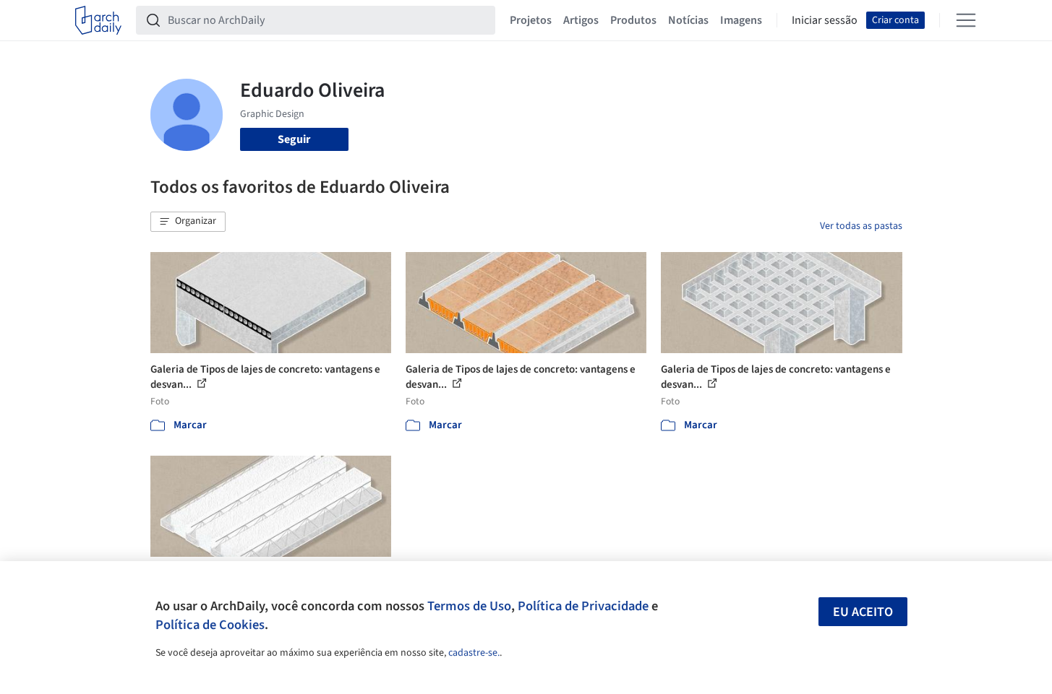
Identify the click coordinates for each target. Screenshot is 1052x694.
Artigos (581, 20)
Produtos (633, 20)
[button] (188, 222)
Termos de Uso (469, 606)
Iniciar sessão (825, 20)
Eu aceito (863, 612)
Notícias (688, 20)
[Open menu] (966, 20)
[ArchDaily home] (98, 20)
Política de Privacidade (583, 606)
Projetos (531, 20)
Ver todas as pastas (861, 226)
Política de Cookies (210, 624)
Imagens (741, 20)
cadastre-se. (474, 653)
